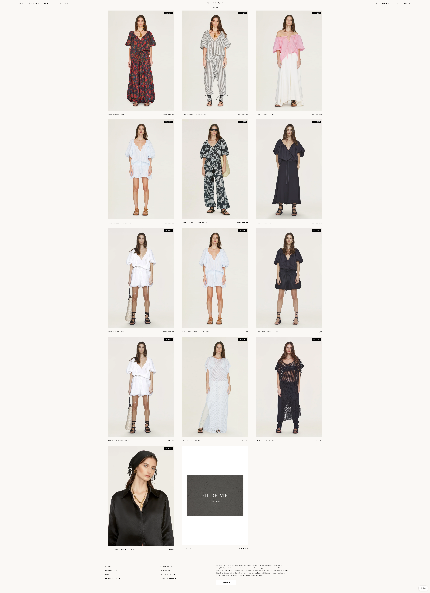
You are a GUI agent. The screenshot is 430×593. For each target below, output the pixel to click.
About (108, 566)
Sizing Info (165, 570)
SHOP (21, 3)
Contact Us (111, 570)
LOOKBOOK (64, 3)
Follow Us (226, 582)
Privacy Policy (112, 578)
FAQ (107, 574)
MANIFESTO (49, 3)
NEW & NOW (34, 3)
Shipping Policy (167, 574)
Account (386, 3)
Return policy (167, 566)
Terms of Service (168, 578)
